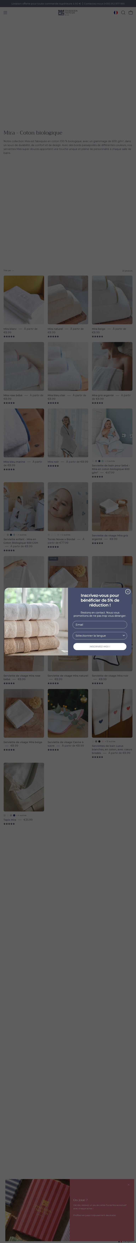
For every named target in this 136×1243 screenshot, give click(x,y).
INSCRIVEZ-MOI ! (100, 646)
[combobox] (99, 635)
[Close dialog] (128, 592)
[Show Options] (124, 635)
